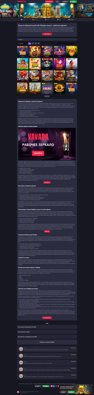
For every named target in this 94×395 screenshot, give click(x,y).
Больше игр (47, 96)
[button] (1, 10)
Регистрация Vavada (47, 317)
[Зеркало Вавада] (47, 144)
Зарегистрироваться (49, 1)
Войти (57, 1)
